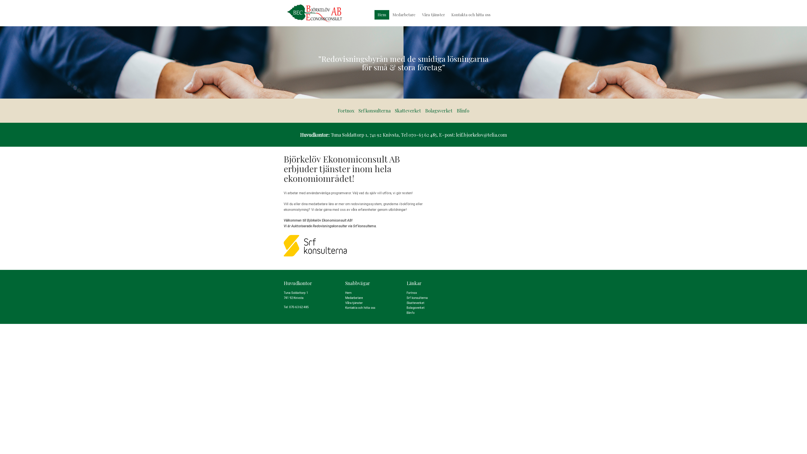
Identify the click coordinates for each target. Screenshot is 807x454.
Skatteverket (408, 110)
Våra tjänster (433, 14)
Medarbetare (404, 14)
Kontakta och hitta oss (471, 14)
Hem (382, 14)
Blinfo (463, 110)
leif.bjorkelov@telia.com (481, 135)
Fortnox (346, 110)
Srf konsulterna (374, 110)
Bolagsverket (438, 110)
